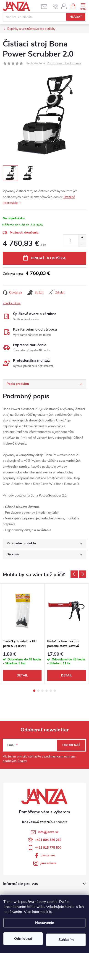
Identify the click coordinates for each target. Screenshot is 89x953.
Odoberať (71, 745)
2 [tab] (38, 691)
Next (82, 574)
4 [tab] (46, 691)
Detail (22, 675)
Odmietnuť (23, 938)
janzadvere (48, 863)
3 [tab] (42, 691)
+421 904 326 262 (48, 840)
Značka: (12, 303)
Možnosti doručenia (24, 232)
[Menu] (83, 6)
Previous (74, 574)
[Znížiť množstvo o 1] (82, 244)
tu (50, 911)
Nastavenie (44, 922)
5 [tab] (51, 691)
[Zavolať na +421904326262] (55, 6)
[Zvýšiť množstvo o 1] (82, 238)
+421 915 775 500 (48, 847)
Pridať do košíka (48, 258)
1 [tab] (34, 691)
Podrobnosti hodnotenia (64, 63)
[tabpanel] (22, 634)
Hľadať (76, 17)
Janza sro (48, 855)
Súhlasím (66, 939)
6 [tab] (55, 691)
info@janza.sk (48, 832)
